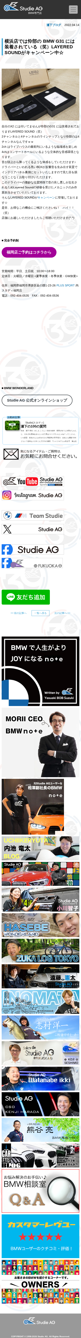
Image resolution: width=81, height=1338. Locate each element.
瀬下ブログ (54, 25)
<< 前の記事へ (19, 613)
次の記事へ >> (62, 613)
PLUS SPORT (65, 285)
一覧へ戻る (40, 613)
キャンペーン (46, 197)
